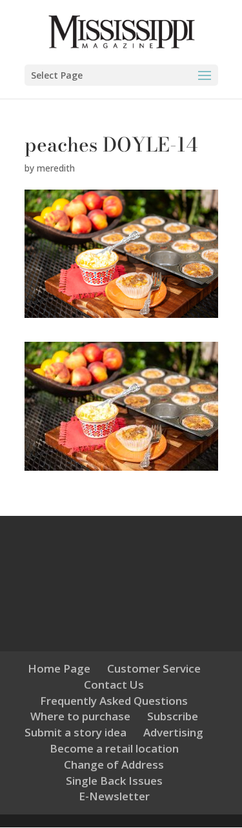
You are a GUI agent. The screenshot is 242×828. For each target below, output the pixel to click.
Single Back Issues (114, 780)
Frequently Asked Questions (114, 700)
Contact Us (114, 684)
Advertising (173, 732)
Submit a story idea (75, 732)
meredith (56, 168)
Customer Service (154, 668)
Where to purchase (80, 716)
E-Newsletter (114, 796)
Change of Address (114, 764)
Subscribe (172, 716)
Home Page (59, 668)
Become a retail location (114, 748)
